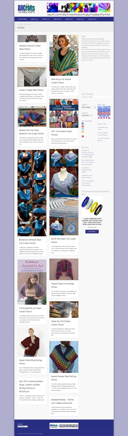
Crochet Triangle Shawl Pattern (31, 89)
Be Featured (22, 19)
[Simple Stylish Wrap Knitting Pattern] (32, 342)
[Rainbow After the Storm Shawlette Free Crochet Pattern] (32, 116)
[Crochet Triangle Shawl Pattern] (32, 75)
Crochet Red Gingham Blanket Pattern (87, 170)
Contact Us (92, 19)
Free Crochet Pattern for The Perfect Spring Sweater (88, 183)
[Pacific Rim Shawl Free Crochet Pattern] (63, 192)
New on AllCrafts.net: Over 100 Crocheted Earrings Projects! (88, 162)
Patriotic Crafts (102, 124)
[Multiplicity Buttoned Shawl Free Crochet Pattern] (32, 193)
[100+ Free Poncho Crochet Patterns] (63, 113)
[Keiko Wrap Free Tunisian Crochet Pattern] (63, 55)
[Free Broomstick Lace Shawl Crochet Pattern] (32, 282)
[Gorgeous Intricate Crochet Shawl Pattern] (32, 38)
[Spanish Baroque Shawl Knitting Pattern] (63, 357)
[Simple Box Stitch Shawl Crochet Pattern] (63, 309)
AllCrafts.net (93, 43)
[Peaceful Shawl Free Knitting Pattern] (63, 269)
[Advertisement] (96, 77)
